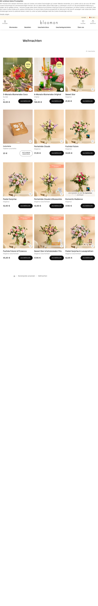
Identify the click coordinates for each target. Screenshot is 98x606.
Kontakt (84, 17)
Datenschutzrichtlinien (44, 7)
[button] (30, 89)
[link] (18, 75)
